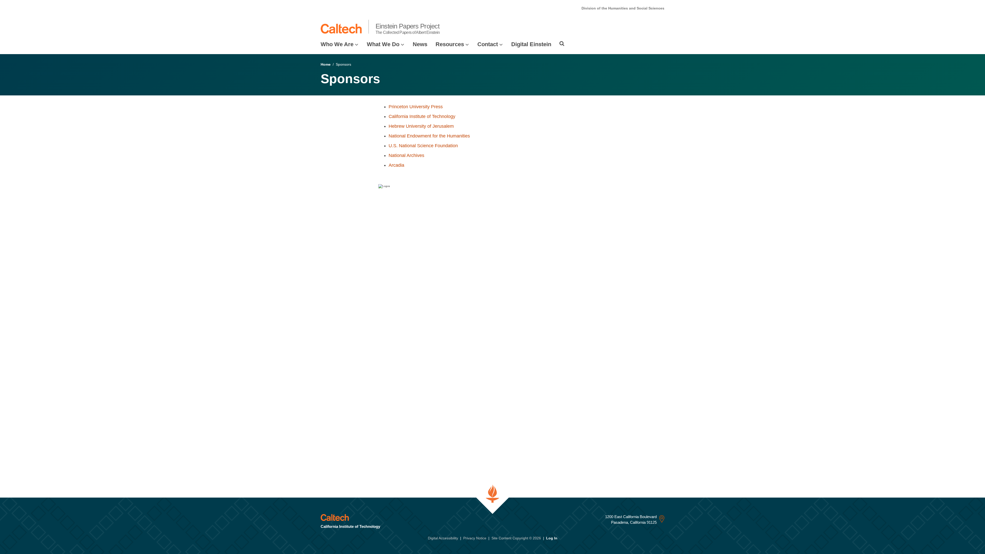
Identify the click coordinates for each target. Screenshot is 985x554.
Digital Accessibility (443, 538)
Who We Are (337, 44)
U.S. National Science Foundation (423, 145)
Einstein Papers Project (408, 28)
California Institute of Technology (422, 116)
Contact (487, 44)
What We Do (383, 44)
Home (326, 64)
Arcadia (396, 165)
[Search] (561, 43)
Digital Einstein (531, 44)
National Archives (406, 155)
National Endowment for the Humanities (429, 135)
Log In (551, 538)
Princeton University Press (416, 106)
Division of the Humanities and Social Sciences (623, 8)
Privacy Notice (474, 538)
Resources (450, 44)
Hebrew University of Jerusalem (421, 126)
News (420, 44)
